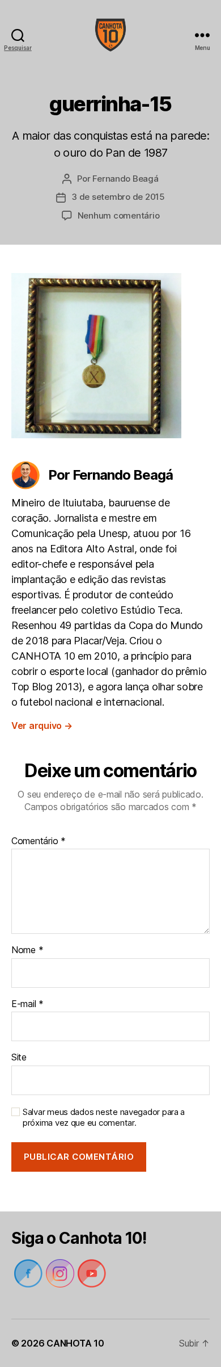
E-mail (27, 1004)
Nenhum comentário (119, 215)
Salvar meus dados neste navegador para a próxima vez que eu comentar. (104, 1117)
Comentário (38, 841)
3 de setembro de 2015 (118, 196)
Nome (27, 950)
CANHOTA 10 (75, 1343)
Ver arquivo (42, 725)
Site (19, 1057)
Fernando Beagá (125, 178)
